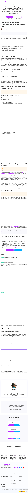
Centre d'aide (20, 476)
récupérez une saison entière (12, 247)
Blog (19, 479)
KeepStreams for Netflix (3, 473)
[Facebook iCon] (19, 467)
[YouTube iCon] (23, 467)
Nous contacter (21, 473)
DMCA (12, 489)
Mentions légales (3, 489)
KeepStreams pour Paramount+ (15, 226)
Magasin (20, 480)
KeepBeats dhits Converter (13, 483)
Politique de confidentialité (18, 489)
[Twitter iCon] (21, 467)
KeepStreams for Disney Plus (4, 476)
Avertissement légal (8, 489)
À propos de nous (3, 486)
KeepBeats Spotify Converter (13, 473)
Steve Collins (4, 29)
